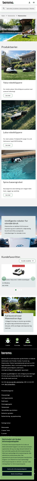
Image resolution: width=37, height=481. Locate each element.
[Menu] (34, 2)
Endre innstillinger (17, 474)
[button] (33, 278)
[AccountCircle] (29, 2)
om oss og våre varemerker (15, 382)
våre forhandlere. (10, 384)
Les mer (7, 95)
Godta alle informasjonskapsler (17, 469)
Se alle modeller (26, 261)
